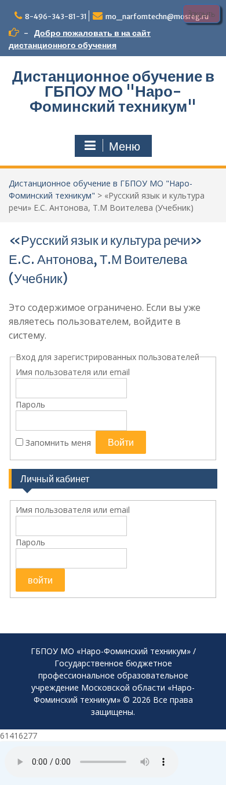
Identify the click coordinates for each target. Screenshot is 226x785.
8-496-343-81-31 (56, 16)
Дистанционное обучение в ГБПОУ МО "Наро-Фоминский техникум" (113, 91)
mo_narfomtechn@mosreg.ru (157, 16)
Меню (124, 146)
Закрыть (201, 14)
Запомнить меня (58, 442)
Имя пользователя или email (73, 371)
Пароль (30, 404)
